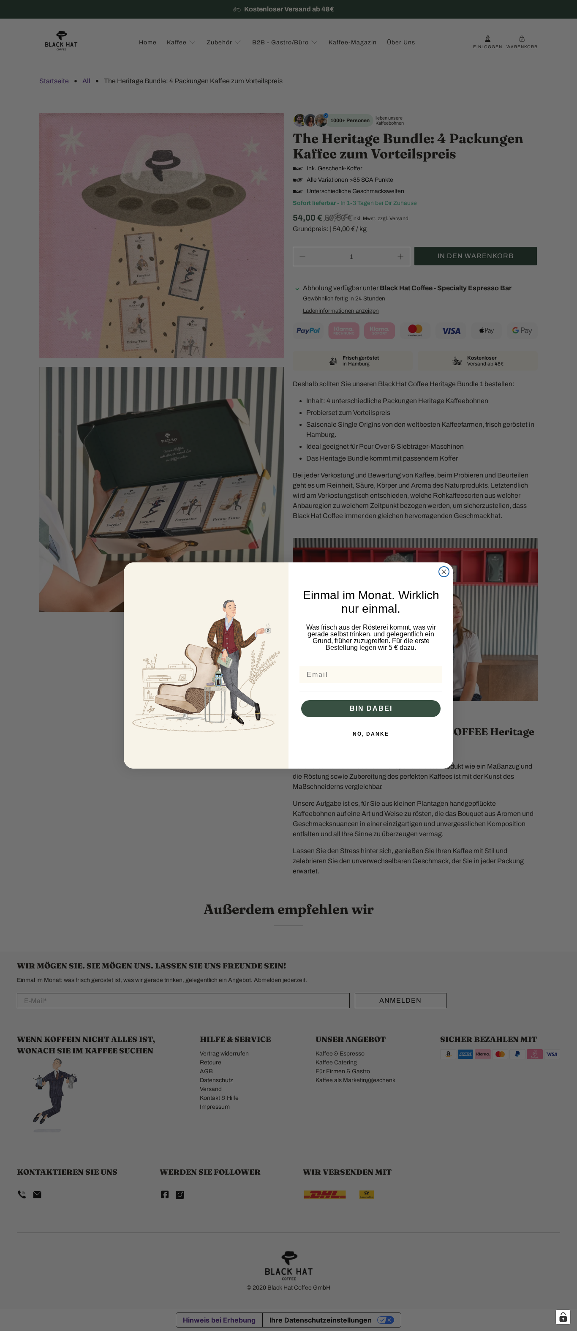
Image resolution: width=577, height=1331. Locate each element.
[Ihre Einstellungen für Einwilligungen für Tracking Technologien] (563, 1317)
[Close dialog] (444, 572)
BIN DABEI (371, 708)
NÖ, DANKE (371, 734)
